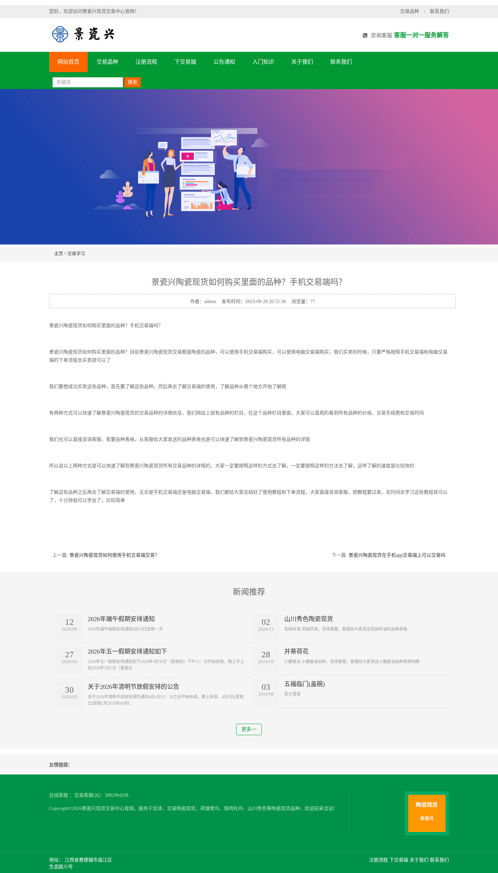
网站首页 (68, 62)
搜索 (132, 82)
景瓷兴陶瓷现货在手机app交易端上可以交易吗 (397, 555)
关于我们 (302, 62)
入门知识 (263, 62)
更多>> (249, 729)
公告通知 (224, 62)
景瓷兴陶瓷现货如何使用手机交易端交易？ (114, 555)
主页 (58, 253)
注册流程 (146, 62)
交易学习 (76, 253)
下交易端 (185, 62)
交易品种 (409, 11)
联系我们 (439, 11)
